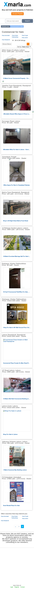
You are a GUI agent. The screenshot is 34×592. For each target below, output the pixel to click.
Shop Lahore (25, 37)
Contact (22, 587)
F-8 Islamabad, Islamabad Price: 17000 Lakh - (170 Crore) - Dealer (16, 478)
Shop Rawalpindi (6, 39)
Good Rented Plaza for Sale (11, 505)
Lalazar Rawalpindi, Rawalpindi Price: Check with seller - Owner (14, 335)
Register (16, 587)
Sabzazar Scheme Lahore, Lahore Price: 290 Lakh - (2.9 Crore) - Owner (16, 442)
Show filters (7, 44)
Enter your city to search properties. (13, 21)
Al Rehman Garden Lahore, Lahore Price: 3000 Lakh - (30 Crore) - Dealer (16, 228)
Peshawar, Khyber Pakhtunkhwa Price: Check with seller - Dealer (14, 300)
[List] (28, 44)
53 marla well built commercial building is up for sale (17, 399)
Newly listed (25, 47)
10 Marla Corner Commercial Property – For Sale (16, 78)
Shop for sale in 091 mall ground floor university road (17, 327)
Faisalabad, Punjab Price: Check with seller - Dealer (14, 157)
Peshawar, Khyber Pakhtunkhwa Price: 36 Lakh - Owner (14, 264)
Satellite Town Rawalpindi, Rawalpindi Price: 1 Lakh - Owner (16, 86)
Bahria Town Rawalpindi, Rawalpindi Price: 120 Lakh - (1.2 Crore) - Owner (15, 193)
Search (27, 21)
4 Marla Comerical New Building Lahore (15, 470)
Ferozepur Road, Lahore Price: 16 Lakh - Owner (11, 122)
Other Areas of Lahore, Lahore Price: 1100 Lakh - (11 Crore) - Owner (16, 50)
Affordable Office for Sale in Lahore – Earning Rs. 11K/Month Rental (16, 149)
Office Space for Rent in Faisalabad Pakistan (16, 185)
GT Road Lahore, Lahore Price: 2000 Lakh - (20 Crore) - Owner (16, 371)
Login (11, 587)
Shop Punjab (25, 35)
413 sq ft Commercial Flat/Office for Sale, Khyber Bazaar (16, 292)
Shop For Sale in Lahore (10, 434)
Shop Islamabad (6, 35)
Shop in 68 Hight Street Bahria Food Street (15, 221)
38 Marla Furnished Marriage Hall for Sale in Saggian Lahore (17, 256)
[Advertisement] (17, 566)
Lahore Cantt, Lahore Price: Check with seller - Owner (14, 406)
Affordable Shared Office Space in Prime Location (17, 114)
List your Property (17, 13)
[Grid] (30, 44)
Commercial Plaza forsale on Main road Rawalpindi (16, 363)
